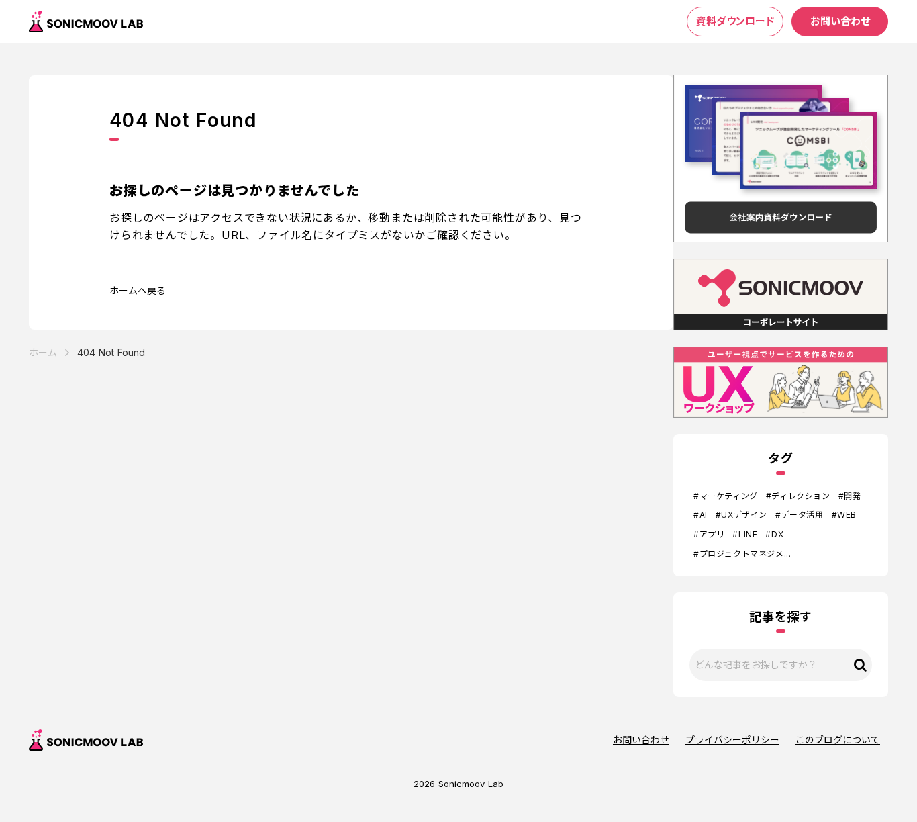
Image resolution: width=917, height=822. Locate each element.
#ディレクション (798, 496)
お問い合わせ (641, 739)
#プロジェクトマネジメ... (742, 554)
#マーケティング (725, 496)
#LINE (744, 534)
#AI (700, 515)
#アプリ (708, 534)
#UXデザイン (741, 515)
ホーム (43, 352)
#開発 (849, 496)
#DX (774, 534)
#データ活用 (799, 515)
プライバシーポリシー (732, 739)
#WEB (844, 515)
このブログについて (837, 739)
